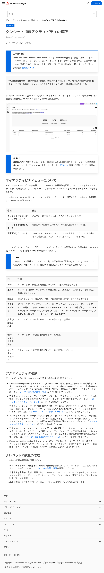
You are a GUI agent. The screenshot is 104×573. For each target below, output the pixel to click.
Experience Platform (29, 20)
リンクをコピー (27, 43)
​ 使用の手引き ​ (28, 67)
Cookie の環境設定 (74, 562)
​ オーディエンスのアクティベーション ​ (48, 411)
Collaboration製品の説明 (46, 468)
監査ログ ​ (64, 165)
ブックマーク (13, 43)
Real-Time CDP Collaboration (54, 20)
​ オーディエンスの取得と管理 (33, 392)
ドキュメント (12, 20)
